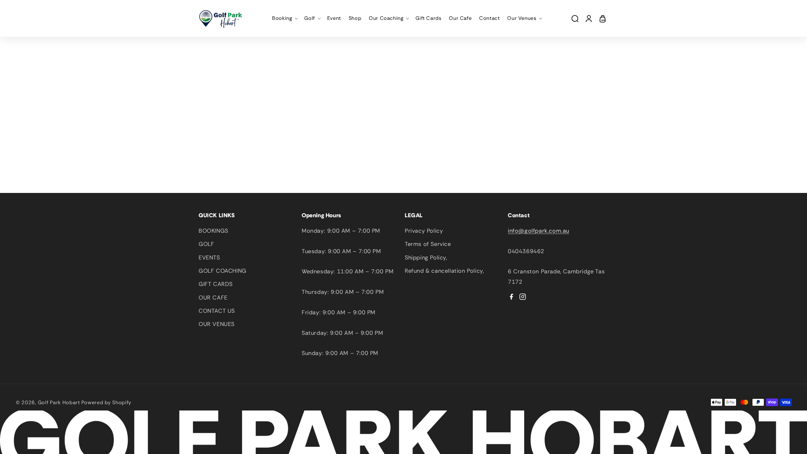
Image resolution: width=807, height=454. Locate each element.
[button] (284, 18)
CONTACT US (217, 311)
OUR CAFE (213, 297)
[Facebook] (511, 296)
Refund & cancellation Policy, (444, 271)
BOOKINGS (213, 231)
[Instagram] (522, 296)
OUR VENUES (217, 324)
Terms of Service (428, 244)
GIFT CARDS (216, 284)
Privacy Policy (424, 231)
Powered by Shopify (106, 402)
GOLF (206, 244)
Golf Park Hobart (59, 402)
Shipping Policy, (426, 257)
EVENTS (209, 257)
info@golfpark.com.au (538, 231)
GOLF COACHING (223, 271)
